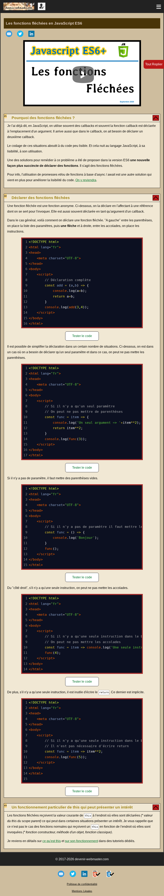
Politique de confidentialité (82, 884)
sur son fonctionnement (81, 841)
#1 (5, 116)
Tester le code (82, 336)
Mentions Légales (82, 891)
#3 (5, 805)
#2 (5, 196)
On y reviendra (85, 180)
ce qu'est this (51, 841)
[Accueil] (18, 9)
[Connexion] (42, 9)
